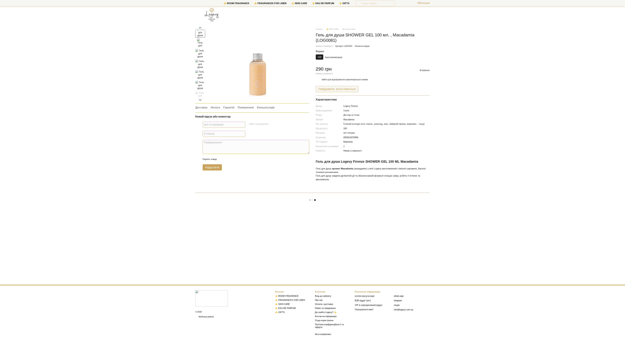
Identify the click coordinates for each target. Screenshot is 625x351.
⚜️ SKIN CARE (299, 3)
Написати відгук (362, 46)
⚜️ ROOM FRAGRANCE (236, 3)
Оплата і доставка (324, 304)
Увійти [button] (324, 79)
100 (345, 128)
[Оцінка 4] (237, 159)
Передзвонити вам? (364, 309)
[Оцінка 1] (222, 159)
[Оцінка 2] (227, 159)
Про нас (319, 300)
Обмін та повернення (325, 308)
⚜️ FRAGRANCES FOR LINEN (270, 3)
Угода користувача (324, 320)
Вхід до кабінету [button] (323, 296)
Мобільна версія (206, 317)
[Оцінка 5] (243, 159)
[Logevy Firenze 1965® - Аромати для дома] (211, 298)
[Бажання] (400, 3)
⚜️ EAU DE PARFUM (323, 3)
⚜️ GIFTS (344, 3)
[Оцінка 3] (232, 159)
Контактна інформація (326, 316)
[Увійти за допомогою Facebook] (272, 124)
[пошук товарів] (358, 3)
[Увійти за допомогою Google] (277, 124)
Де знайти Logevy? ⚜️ (326, 312)
